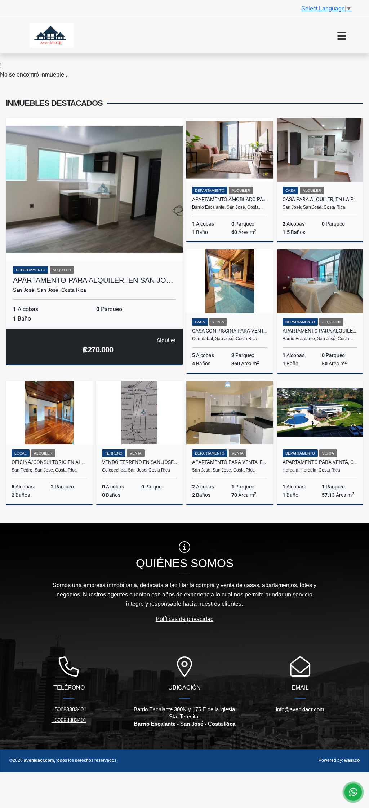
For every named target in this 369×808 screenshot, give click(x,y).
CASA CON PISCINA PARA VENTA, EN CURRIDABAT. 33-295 (229, 331)
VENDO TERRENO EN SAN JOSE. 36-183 (139, 462)
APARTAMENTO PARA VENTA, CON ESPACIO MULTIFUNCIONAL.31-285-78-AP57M (320, 462)
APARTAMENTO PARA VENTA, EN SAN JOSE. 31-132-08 (229, 462)
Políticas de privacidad (185, 619)
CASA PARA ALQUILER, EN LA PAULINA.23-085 (320, 199)
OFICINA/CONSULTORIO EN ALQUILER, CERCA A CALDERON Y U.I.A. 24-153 (49, 462)
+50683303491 (69, 709)
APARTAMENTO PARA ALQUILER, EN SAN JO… (93, 280)
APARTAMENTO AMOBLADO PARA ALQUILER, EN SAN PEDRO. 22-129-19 (229, 199)
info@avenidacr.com (300, 709)
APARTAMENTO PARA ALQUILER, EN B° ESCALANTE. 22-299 (320, 331)
